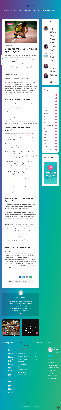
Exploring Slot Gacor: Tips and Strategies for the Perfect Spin (53, 79)
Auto (45, 95)
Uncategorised (47, 150)
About (34, 348)
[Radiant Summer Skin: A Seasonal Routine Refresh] (4, 385)
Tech (52, 10)
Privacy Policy (36, 359)
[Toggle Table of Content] (18, 74)
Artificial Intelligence (10, 10)
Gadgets (43, 10)
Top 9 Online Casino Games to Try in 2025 (53, 48)
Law (44, 128)
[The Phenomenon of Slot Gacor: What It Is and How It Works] (46, 66)
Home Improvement (48, 125)
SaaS (48, 10)
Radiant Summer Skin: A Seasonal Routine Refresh (10, 389)
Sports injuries (8, 82)
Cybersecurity (36, 10)
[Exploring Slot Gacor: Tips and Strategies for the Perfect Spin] (46, 75)
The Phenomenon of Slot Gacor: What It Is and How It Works (53, 68)
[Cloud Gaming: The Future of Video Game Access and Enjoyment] (46, 55)
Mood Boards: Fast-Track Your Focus (10, 378)
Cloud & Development (24, 10)
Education (46, 101)
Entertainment (47, 104)
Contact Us (35, 351)
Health (45, 122)
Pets (45, 137)
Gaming (10, 24)
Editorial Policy (36, 353)
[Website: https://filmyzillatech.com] (20, 313)
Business (46, 98)
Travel (45, 146)
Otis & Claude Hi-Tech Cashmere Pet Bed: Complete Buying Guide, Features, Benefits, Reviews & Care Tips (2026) (10, 360)
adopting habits (27, 133)
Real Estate (46, 140)
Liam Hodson (21, 297)
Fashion (45, 107)
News (45, 134)
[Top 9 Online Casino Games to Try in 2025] (46, 46)
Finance (45, 110)
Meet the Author (37, 356)
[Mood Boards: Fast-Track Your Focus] (4, 374)
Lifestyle (46, 131)
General (45, 119)
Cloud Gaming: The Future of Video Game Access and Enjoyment (53, 58)
